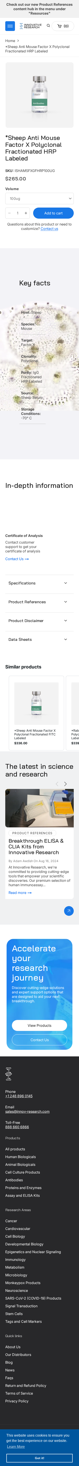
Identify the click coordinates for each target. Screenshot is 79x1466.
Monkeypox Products (22, 1283)
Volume (12, 189)
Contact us (49, 228)
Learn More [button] (16, 1447)
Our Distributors (18, 1354)
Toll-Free (12, 1122)
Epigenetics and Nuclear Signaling (33, 1252)
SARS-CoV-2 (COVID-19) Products (33, 1298)
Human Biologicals (20, 1157)
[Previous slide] (57, 784)
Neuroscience (16, 1290)
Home (10, 40)
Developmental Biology (24, 1244)
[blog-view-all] (69, 911)
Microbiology (16, 1275)
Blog (9, 1362)
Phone (10, 1091)
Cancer (11, 1221)
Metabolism (14, 1267)
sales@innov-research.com (27, 1111)
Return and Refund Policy (25, 1385)
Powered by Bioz (15, 167)
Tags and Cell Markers (23, 1321)
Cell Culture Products (22, 1172)
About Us (12, 1347)
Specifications (22, 583)
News (9, 1370)
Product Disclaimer (26, 620)
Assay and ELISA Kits (22, 1195)
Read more (18, 892)
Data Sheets (20, 639)
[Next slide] (65, 784)
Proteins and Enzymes (23, 1187)
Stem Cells (14, 1313)
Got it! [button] (39, 1458)
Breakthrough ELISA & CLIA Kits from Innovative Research (35, 793)
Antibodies (14, 1180)
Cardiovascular (17, 1228)
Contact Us (14, 559)
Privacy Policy (17, 1401)
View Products (39, 1025)
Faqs (9, 1378)
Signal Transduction (21, 1306)
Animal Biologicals (20, 1164)
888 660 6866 (17, 1127)
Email (9, 1107)
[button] (10, 26)
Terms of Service (19, 1393)
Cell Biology (15, 1236)
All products (15, 1149)
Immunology (15, 1259)
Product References (27, 601)
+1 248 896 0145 (18, 1096)
